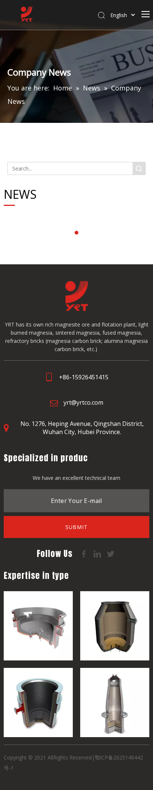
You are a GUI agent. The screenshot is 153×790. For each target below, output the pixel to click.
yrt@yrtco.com (83, 402)
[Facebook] (84, 553)
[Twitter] (111, 553)
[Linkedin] (98, 553)
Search (139, 168)
